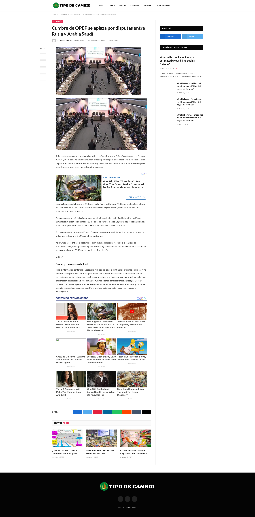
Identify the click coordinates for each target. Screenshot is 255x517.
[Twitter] (43, 63)
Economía (57, 21)
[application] (98, 71)
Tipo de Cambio (130, 507)
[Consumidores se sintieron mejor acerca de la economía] (135, 438)
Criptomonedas (163, 5)
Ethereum (134, 5)
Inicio (101, 5)
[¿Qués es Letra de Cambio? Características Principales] (67, 438)
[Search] (198, 5)
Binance (147, 5)
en (176, 68)
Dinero (112, 5)
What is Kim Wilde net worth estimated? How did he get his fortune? (177, 60)
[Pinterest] (43, 78)
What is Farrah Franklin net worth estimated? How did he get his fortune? (189, 102)
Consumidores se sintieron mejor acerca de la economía (133, 452)
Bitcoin (122, 5)
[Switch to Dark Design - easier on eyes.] (202, 5)
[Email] (43, 85)
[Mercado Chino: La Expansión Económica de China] (101, 438)
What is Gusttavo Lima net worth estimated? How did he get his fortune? (189, 86)
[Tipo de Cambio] (72, 5)
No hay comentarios (96, 40)
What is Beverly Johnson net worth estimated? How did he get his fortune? (190, 118)
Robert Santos (66, 40)
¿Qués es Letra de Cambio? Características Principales (64, 452)
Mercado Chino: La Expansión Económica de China (100, 452)
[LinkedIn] (43, 71)
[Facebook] (43, 56)
